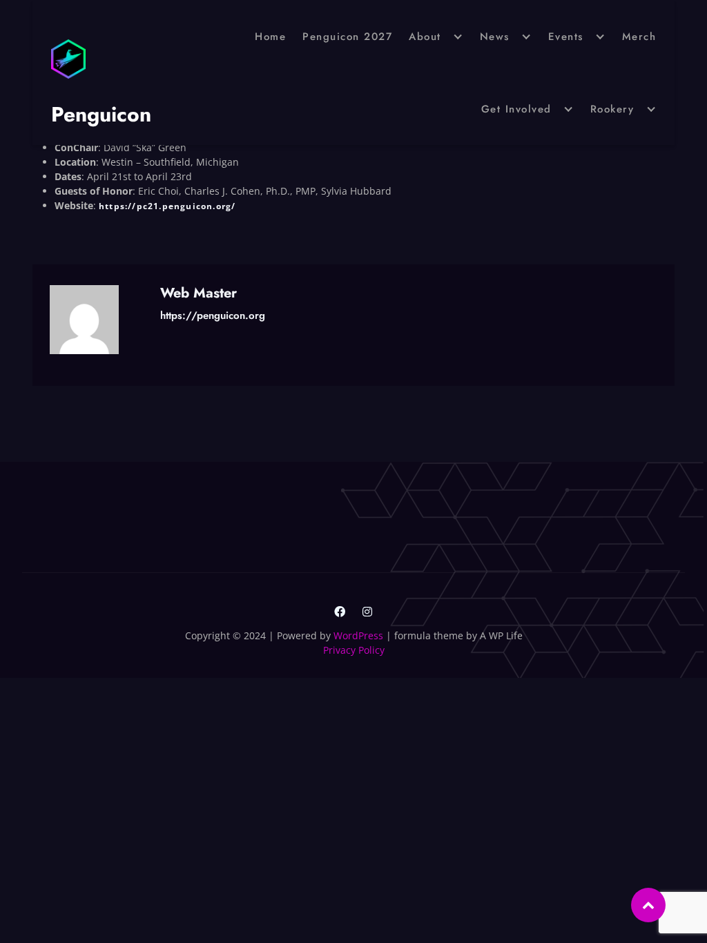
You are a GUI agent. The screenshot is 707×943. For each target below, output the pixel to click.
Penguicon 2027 (347, 36)
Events (565, 36)
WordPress (358, 635)
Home (270, 36)
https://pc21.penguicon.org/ (167, 206)
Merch (639, 36)
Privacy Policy (354, 650)
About (425, 36)
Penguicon (101, 114)
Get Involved (516, 109)
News (495, 36)
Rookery (612, 109)
